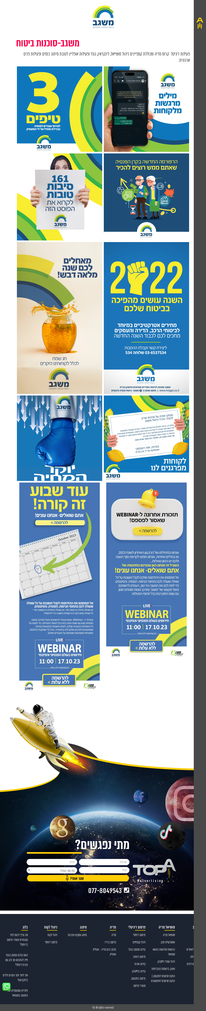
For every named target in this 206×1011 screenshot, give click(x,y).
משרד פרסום (139, 985)
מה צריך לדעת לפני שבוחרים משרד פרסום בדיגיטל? (17, 940)
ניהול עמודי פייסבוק (166, 961)
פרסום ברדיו (110, 942)
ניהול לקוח (52, 935)
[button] (200, 505)
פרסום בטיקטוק (138, 978)
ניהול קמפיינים (139, 942)
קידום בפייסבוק (138, 971)
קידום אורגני (139, 964)
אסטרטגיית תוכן (168, 942)
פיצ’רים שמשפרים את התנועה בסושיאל (18, 993)
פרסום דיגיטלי (139, 935)
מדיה (113, 935)
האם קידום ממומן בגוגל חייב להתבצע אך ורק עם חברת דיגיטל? (16, 960)
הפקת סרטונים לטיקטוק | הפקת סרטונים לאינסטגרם (163, 978)
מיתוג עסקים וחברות (77, 935)
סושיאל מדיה (169, 935)
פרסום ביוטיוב (139, 956)
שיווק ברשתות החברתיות (163, 968)
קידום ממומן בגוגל (136, 949)
